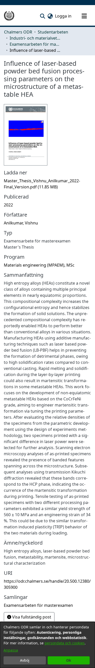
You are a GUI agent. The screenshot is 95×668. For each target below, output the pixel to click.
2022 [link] (8, 205)
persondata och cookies (65, 643)
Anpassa (11, 650)
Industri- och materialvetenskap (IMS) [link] (35, 38)
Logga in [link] (63, 16)
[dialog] (47, 645)
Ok (68, 660)
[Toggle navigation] (84, 16)
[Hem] (9, 16)
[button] (42, 16)
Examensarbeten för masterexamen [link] (35, 44)
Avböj (24, 660)
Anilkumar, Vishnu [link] (21, 223)
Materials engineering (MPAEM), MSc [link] (39, 265)
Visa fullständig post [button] (31, 617)
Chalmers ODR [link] (18, 32)
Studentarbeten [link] (53, 32)
